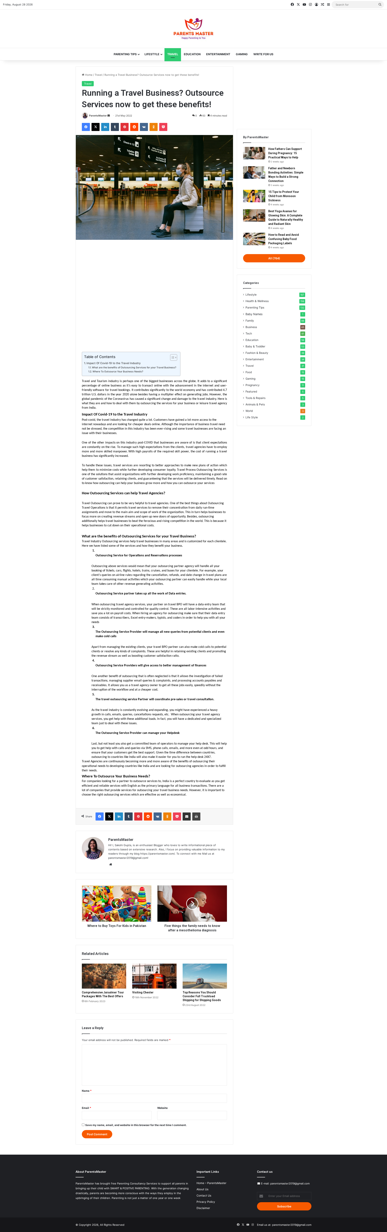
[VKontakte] (144, 127)
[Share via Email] (187, 816)
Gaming (242, 54)
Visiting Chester (143, 992)
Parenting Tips (125, 54)
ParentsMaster (98, 115)
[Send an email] (108, 115)
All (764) (274, 258)
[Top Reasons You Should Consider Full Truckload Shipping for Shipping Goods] (205, 976)
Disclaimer (203, 1208)
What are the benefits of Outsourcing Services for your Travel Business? (134, 367)
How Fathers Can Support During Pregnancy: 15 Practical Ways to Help (285, 153)
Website (162, 1107)
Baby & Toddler (255, 346)
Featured (251, 391)
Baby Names (254, 314)
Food (249, 372)
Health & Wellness (257, 301)
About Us (202, 1189)
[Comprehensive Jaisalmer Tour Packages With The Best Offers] (104, 976)
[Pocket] (163, 127)
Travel (172, 54)
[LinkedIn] (105, 127)
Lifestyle (152, 54)
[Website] (110, 864)
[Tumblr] (115, 127)
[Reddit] (134, 127)
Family (250, 320)
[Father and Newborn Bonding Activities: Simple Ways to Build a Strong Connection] (254, 172)
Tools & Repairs (255, 398)
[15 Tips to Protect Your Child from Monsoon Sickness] (254, 196)
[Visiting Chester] (154, 976)
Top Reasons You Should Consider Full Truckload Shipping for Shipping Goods (202, 996)
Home (88, 74)
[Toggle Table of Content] (171, 357)
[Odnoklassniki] (154, 127)
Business (251, 327)
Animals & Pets (255, 404)
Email (86, 1107)
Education (192, 54)
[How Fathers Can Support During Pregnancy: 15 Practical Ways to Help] (254, 153)
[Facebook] (86, 127)
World (249, 410)
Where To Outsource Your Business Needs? (118, 371)
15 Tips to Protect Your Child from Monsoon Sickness (283, 196)
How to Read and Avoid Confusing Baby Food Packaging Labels (283, 239)
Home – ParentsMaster (211, 1183)
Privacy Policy (206, 1201)
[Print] (196, 816)
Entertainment (218, 54)
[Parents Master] (193, 29)
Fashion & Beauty (257, 352)
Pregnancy (253, 385)
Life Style (252, 417)
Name (87, 1090)
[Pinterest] (125, 127)
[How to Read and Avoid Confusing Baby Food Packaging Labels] (254, 239)
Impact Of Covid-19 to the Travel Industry (113, 363)
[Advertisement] (154, 295)
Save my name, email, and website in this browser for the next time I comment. (136, 1125)
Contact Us (204, 1195)
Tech (249, 333)
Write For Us (263, 54)
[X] (96, 127)
